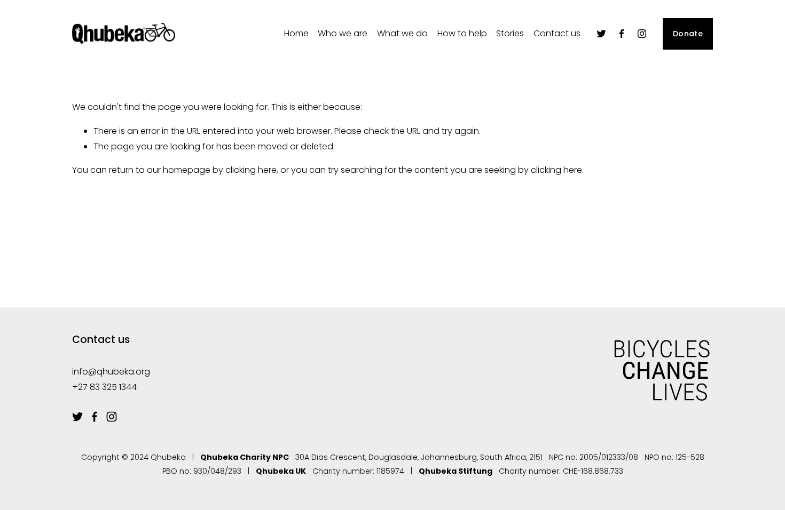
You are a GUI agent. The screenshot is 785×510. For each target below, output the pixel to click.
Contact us (556, 33)
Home (296, 33)
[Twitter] (601, 33)
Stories (510, 33)
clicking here (251, 170)
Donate (688, 33)
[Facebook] (621, 33)
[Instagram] (642, 33)
